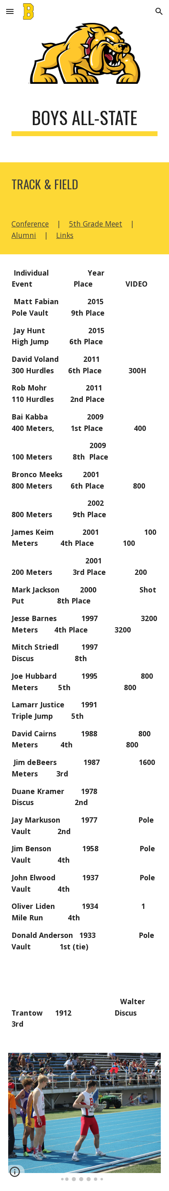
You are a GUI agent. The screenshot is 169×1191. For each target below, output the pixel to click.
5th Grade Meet (95, 224)
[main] (84, 121)
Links (64, 235)
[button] (10, 11)
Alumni (23, 235)
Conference (30, 224)
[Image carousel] (84, 1117)
